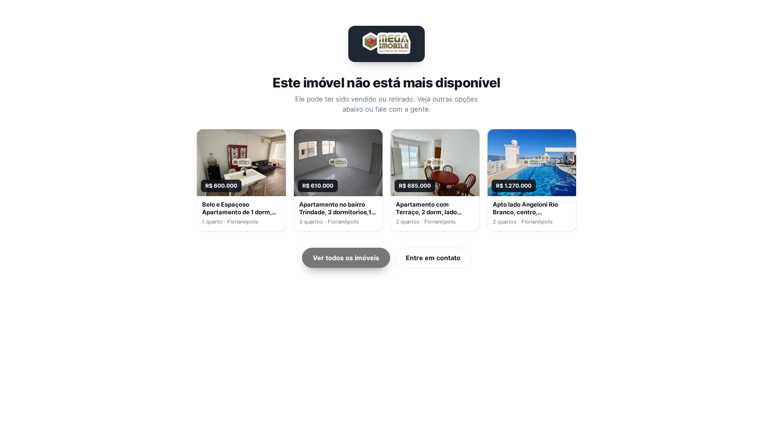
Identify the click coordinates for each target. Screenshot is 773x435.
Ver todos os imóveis (346, 258)
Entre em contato (433, 258)
